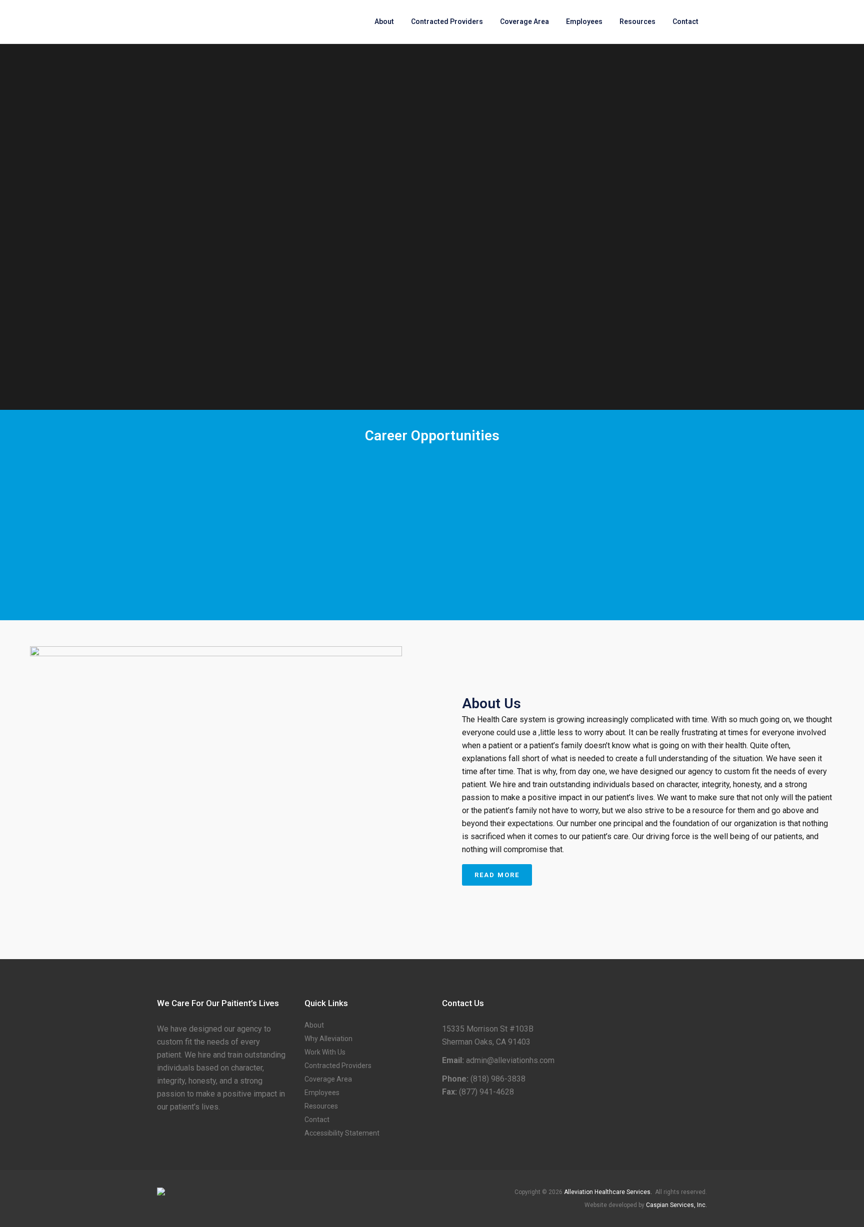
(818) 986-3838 (498, 1079)
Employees (322, 1092)
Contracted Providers (338, 1065)
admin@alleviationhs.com (510, 1060)
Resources (321, 1106)
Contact (317, 1119)
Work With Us (325, 1052)
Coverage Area (328, 1079)
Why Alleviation (328, 1038)
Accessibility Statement (342, 1133)
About (314, 1025)
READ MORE (497, 875)
